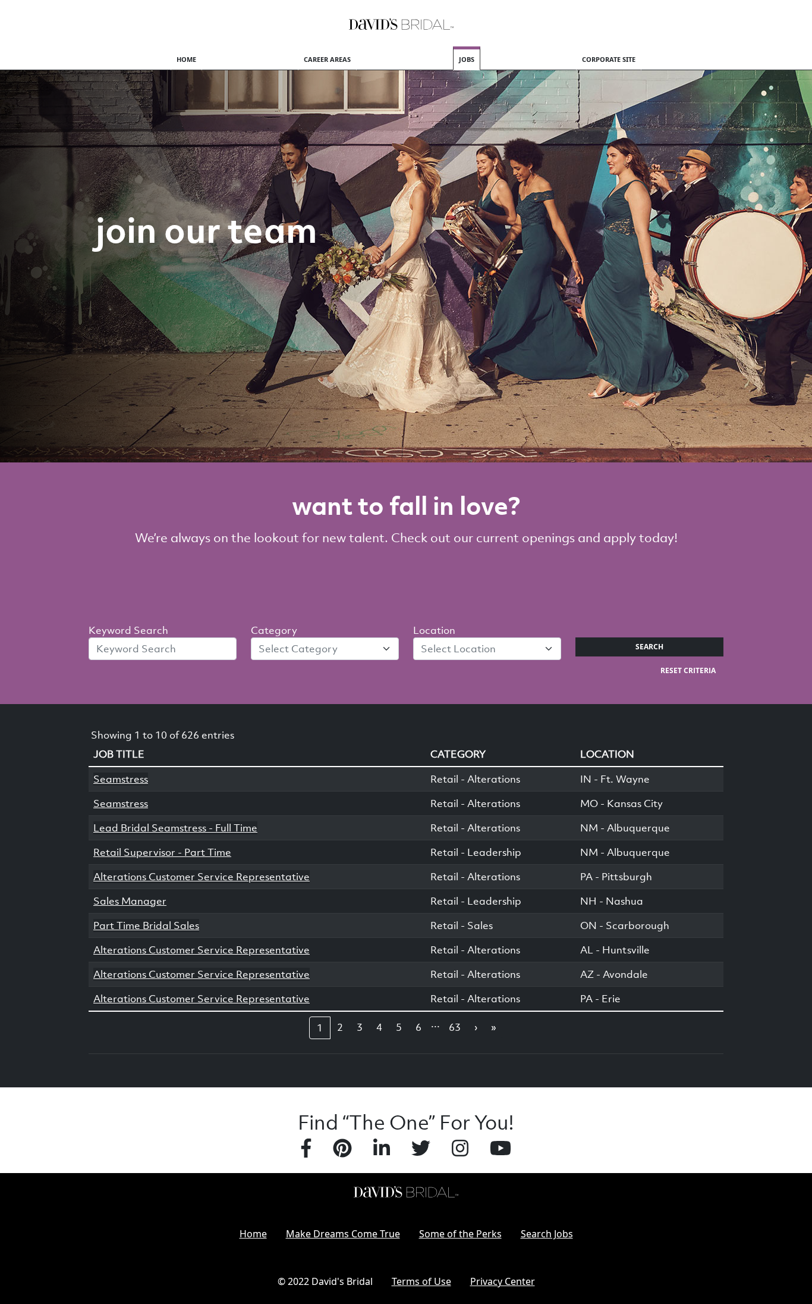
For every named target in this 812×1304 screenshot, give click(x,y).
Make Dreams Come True (343, 1233)
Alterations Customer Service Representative (201, 876)
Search (649, 647)
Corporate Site (608, 59)
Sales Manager (129, 901)
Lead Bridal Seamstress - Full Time (175, 827)
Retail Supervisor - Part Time (162, 852)
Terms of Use (421, 1281)
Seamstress (120, 779)
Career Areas (327, 59)
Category (274, 630)
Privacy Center (502, 1281)
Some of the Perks (460, 1233)
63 (455, 1027)
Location (434, 630)
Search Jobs (547, 1233)
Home (186, 59)
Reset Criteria (688, 670)
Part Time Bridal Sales (146, 925)
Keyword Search (128, 630)
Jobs (466, 59)
